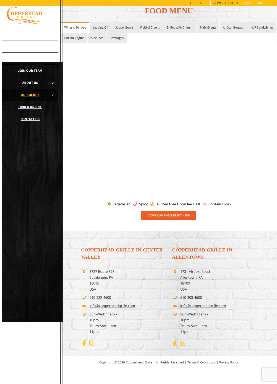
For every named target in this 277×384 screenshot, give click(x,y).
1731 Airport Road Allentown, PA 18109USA (195, 280)
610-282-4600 (100, 297)
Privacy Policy (228, 362)
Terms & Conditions (201, 362)
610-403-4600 (191, 297)
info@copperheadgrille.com (105, 305)
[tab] (75, 27)
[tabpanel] (169, 116)
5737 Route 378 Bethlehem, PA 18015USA (101, 280)
